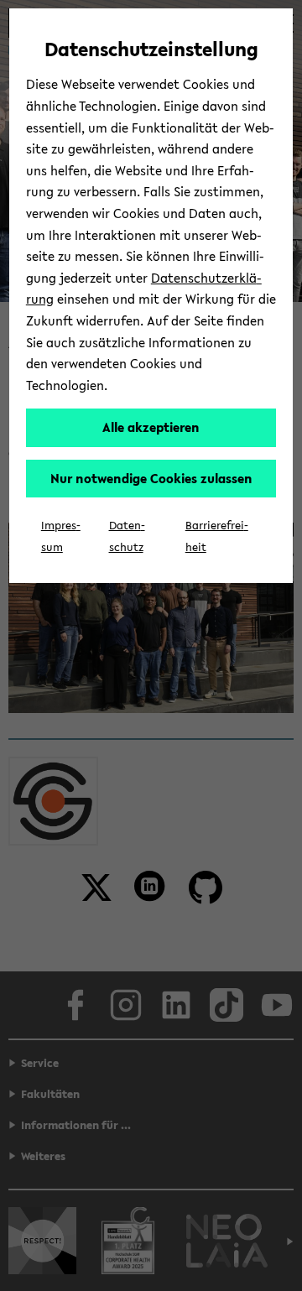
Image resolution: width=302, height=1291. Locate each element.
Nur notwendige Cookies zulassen (151, 478)
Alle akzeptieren (151, 427)
